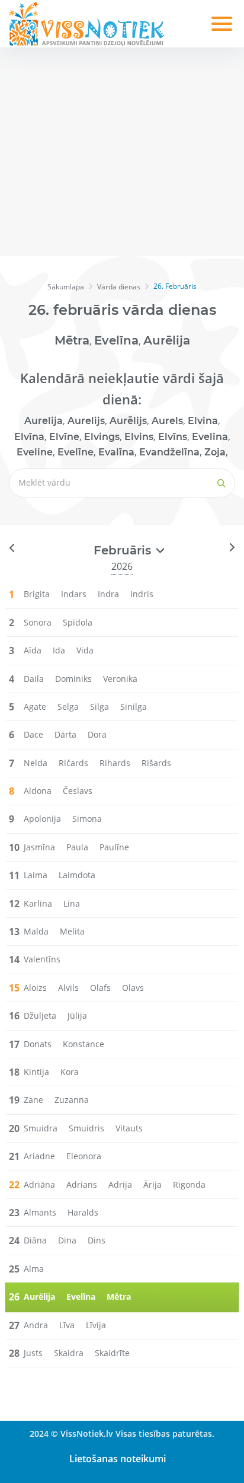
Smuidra (40, 1128)
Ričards (73, 762)
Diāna (35, 1240)
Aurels (167, 420)
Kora (69, 1071)
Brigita (37, 593)
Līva (67, 1325)
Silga (99, 706)
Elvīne (64, 436)
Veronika (120, 678)
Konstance (83, 1044)
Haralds (83, 1212)
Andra (36, 1325)
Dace (33, 734)
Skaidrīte (112, 1352)
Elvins (138, 436)
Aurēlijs (128, 420)
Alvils (68, 987)
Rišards (156, 762)
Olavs (133, 987)
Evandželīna (169, 452)
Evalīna (116, 452)
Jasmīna (39, 847)
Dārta (65, 734)
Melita (72, 931)
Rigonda (189, 1184)
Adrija (120, 1184)
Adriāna (39, 1184)
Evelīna (116, 340)
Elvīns (172, 436)
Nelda (35, 762)
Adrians (81, 1184)
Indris (141, 593)
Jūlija (77, 1015)
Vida (85, 650)
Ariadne (39, 1156)
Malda (36, 931)
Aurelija (43, 420)
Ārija (152, 1184)
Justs (33, 1352)
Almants (40, 1212)
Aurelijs (86, 420)
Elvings (102, 436)
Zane (33, 1099)
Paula (77, 847)
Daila (34, 678)
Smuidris (86, 1128)
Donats (38, 1044)
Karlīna (38, 903)
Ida (59, 650)
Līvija (96, 1325)
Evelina (210, 436)
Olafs (100, 987)
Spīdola (77, 622)
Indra (108, 593)
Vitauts (129, 1128)
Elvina (203, 420)
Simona (87, 818)
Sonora (38, 622)
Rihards (114, 762)
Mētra (71, 340)
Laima (35, 875)
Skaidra (69, 1352)
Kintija (36, 1071)
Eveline (35, 452)
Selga (68, 706)
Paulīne (114, 847)
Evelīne (75, 452)
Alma (34, 1268)
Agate (35, 706)
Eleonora (83, 1156)
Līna (71, 903)
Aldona (38, 790)
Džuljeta (40, 1015)
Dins (96, 1240)
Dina (67, 1240)
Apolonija (42, 818)
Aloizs (35, 987)
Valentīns (42, 959)
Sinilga (133, 706)
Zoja (215, 452)
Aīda (32, 650)
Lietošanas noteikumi (117, 1458)
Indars (73, 593)
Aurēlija (166, 340)
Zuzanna (71, 1099)
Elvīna (29, 436)
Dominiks (73, 678)
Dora (97, 734)
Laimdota (77, 875)
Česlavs (77, 790)
